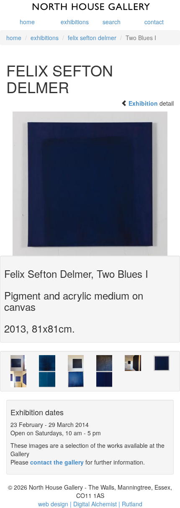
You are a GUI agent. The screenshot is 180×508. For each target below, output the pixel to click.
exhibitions (72, 22)
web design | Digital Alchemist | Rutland (90, 504)
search (112, 22)
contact (154, 22)
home (27, 22)
